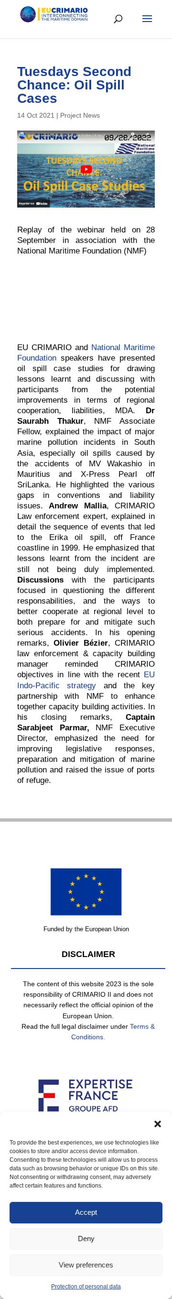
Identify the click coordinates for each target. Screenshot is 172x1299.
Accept (86, 1212)
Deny (86, 1238)
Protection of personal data (86, 1286)
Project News (80, 115)
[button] (157, 1124)
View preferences (86, 1265)
